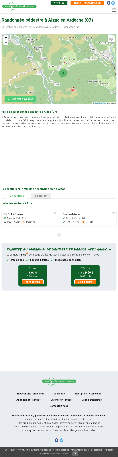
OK (75, 453)
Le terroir (41, 195)
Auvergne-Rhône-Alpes (40, 27)
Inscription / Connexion (88, 393)
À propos (59, 3)
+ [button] (6, 38)
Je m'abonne (32, 281)
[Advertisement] (59, 152)
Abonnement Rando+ (28, 399)
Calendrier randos (61, 399)
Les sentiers (16, 195)
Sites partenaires (91, 399)
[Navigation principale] (114, 10)
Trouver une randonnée (30, 393)
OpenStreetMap (100, 103)
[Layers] (111, 38)
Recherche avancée (22, 98)
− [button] (6, 42)
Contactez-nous (59, 405)
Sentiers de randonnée (16, 27)
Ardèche (56, 27)
